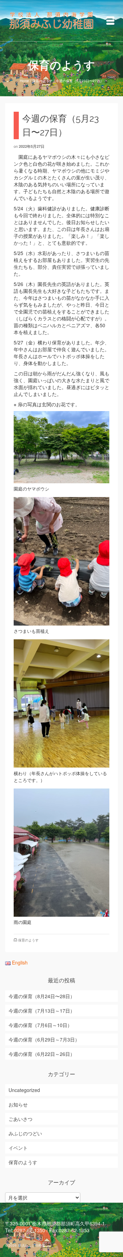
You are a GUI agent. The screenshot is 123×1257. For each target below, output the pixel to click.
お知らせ (18, 1104)
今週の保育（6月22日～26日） (42, 1053)
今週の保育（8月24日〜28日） (42, 996)
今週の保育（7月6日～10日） (40, 1025)
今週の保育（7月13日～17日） (42, 1010)
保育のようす (28, 940)
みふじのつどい (25, 1133)
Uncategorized (24, 1090)
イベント (18, 1147)
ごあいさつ (20, 1118)
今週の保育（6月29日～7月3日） (44, 1039)
